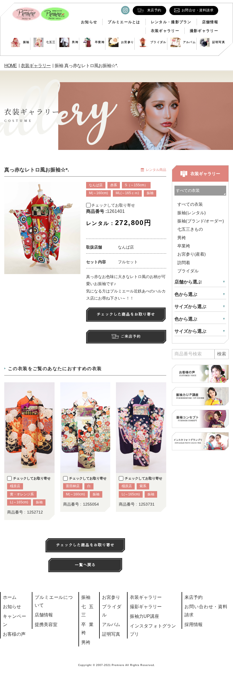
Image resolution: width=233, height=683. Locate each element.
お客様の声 (14, 634)
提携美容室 (46, 624)
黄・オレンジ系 (22, 494)
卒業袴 (100, 42)
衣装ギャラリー (165, 31)
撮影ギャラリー (204, 31)
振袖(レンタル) (191, 212)
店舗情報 (210, 22)
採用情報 (193, 624)
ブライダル (158, 42)
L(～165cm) (19, 502)
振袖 (26, 42)
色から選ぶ (185, 294)
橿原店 (15, 486)
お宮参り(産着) (191, 254)
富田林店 (73, 486)
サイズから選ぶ (190, 306)
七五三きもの (190, 229)
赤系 (113, 185)
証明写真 (218, 42)
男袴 (75, 42)
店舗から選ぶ (188, 281)
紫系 (143, 486)
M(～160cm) (98, 193)
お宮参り (127, 42)
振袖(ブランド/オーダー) (200, 221)
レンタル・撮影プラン (171, 22)
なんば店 (96, 185)
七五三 (51, 42)
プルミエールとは (124, 22)
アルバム (189, 42)
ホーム (9, 597)
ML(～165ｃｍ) (127, 193)
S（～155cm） (136, 185)
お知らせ (89, 22)
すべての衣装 (190, 204)
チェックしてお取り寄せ (113, 205)
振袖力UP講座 (144, 616)
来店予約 (193, 597)
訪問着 (183, 262)
